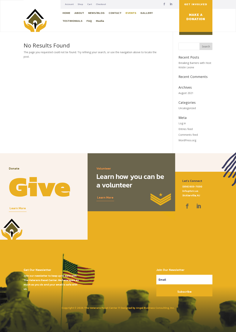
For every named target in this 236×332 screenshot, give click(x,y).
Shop (80, 4)
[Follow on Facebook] (164, 4)
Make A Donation (195, 17)
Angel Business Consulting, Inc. (155, 308)
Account (69, 4)
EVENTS (131, 13)
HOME (66, 13)
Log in (182, 123)
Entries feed (185, 129)
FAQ (89, 21)
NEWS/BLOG (96, 13)
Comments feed (188, 134)
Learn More (18, 208)
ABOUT (79, 13)
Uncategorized (187, 108)
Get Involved (195, 4)
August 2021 (185, 93)
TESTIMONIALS (72, 21)
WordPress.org (187, 140)
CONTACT (115, 13)
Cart (89, 4)
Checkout (101, 4)
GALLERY (146, 13)
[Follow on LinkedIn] (170, 4)
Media (100, 21)
